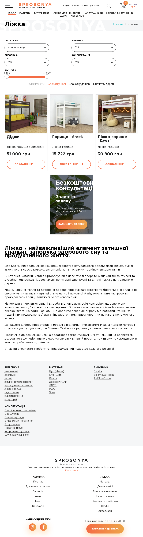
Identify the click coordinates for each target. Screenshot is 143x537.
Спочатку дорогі (103, 83)
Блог (38, 501)
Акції (38, 496)
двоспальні (11, 371)
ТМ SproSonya (102, 378)
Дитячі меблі (105, 487)
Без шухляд (12, 414)
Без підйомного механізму (20, 410)
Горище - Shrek (67, 137)
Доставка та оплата (38, 487)
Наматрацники (105, 496)
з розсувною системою (19, 385)
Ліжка (105, 477)
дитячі (8, 378)
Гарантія (38, 492)
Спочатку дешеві (80, 83)
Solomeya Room (104, 375)
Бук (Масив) (56, 371)
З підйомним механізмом (19, 421)
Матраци (105, 482)
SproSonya (71, 460)
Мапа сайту (71, 470)
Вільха (53, 378)
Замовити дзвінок (105, 529)
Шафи (105, 506)
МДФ (52, 389)
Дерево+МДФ (58, 382)
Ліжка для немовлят (105, 492)
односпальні (12, 392)
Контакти (38, 506)
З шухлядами (12, 424)
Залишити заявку (71, 224)
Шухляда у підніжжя (17, 435)
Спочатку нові (57, 83)
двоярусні (11, 375)
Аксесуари (105, 511)
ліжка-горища (13, 389)
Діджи (13, 137)
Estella (98, 371)
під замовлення (14, 396)
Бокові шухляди (14, 417)
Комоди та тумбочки (105, 501)
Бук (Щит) (55, 375)
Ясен (52, 392)
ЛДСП (53, 385)
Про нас (38, 482)
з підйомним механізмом (19, 382)
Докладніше (23, 164)
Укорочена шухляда (17, 431)
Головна (38, 477)
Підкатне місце (14, 428)
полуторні (11, 399)
